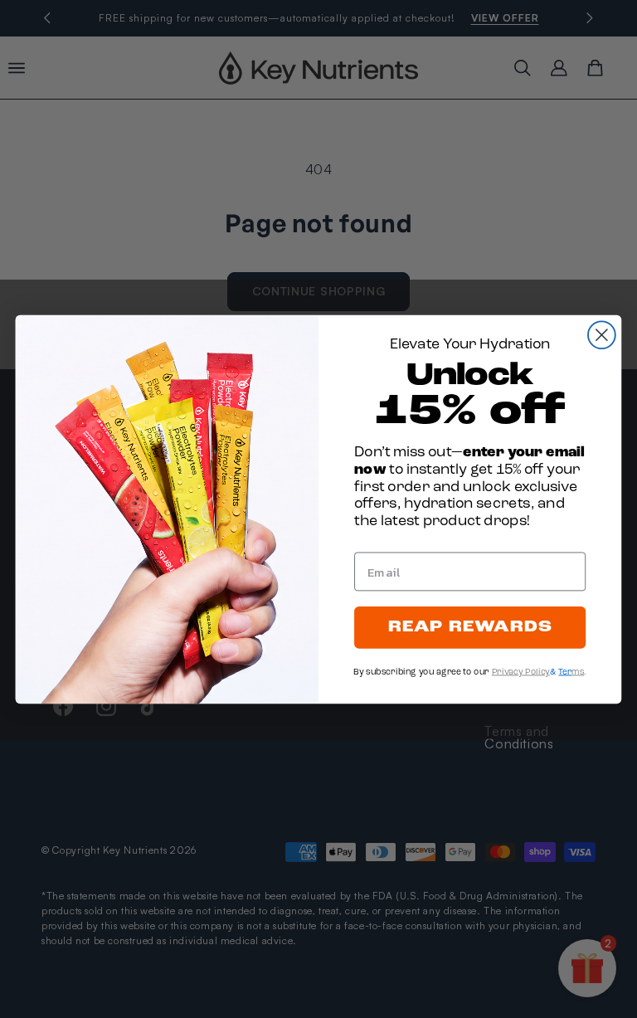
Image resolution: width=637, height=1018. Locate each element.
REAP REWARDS (470, 627)
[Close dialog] (601, 334)
